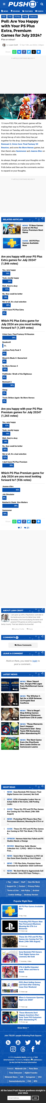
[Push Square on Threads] (23, 1049)
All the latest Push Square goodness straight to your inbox (23, 1091)
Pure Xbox (33, 1069)
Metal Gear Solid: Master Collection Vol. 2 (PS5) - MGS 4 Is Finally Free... (24, 848)
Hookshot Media (20, 1057)
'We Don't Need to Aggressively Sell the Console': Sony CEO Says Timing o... (25, 872)
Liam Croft (13, 45)
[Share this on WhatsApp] (14, 52)
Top (9, 882)
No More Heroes (26, 147)
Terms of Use (13, 890)
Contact (22, 886)
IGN (21, 1077)
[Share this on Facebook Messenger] (38, 52)
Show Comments (24, 645)
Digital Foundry (31, 1073)
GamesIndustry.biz (17, 1081)
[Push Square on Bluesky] (37, 1043)
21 (16, 704)
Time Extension (15, 1073)
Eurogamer (30, 1077)
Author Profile (19, 629)
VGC (40, 1077)
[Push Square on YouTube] (18, 1043)
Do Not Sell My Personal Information (23, 1062)
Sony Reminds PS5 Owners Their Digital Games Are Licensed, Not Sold (24, 793)
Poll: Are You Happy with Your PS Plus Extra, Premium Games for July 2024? (21, 28)
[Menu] (4, 4)
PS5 (3, 17)
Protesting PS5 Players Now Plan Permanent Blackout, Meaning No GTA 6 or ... (25, 821)
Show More (22, 1028)
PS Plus (17, 17)
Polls (25, 17)
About (16, 882)
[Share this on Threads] (34, 52)
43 (16, 689)
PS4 (9, 17)
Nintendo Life (20, 1069)
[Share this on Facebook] (24, 52)
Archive (36, 890)
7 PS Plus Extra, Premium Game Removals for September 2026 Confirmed (24, 864)
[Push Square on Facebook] (33, 1049)
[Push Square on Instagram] (13, 1049)
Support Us (11, 886)
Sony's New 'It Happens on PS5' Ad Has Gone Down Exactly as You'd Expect (25, 857)
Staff (23, 882)
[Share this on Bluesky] (19, 52)
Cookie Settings (15, 895)
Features (33, 17)
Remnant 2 (6, 144)
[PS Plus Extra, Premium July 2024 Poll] (23, 106)
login (34, 661)
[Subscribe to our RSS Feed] (8, 1043)
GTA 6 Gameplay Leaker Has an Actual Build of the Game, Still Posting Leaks (24, 801)
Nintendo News (11, 1077)
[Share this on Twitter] (29, 52)
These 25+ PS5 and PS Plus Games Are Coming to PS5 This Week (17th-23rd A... (25, 831)
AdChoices (37, 1060)
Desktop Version (31, 895)
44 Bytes (26, 1060)
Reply (30, 629)
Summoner (21, 151)
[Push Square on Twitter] (28, 1043)
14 (16, 719)
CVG (29, 1081)
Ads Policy (25, 890)
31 (28, 527)
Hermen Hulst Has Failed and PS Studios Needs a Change (25, 840)
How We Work (34, 882)
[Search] (42, 4)
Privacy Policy (34, 886)
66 (16, 733)
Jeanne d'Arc (36, 151)
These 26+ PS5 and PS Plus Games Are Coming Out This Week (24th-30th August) (25, 811)
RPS (35, 1081)
